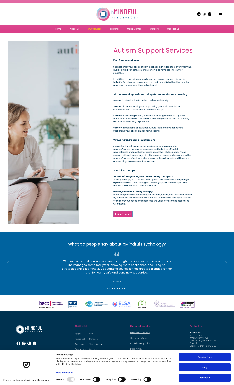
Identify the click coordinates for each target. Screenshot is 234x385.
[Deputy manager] (112, 288)
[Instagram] (204, 14)
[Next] (226, 263)
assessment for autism (142, 161)
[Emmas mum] (107, 288)
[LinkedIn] (199, 14)
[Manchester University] (114, 288)
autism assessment (159, 79)
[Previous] (8, 263)
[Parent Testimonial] (109, 288)
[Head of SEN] (117, 288)
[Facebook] (215, 14)
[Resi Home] (124, 288)
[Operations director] (119, 288)
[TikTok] (209, 14)
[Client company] (122, 288)
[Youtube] (220, 14)
